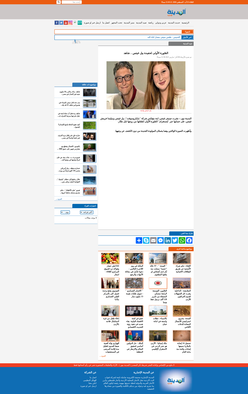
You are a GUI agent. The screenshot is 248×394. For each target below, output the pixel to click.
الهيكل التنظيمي (89, 380)
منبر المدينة (129, 23)
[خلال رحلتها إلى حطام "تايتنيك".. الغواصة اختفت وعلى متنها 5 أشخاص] (89, 180)
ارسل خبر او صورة (92, 23)
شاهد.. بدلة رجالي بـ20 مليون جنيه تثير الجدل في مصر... (70, 93)
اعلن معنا (92, 383)
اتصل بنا (106, 23)
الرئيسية (185, 23)
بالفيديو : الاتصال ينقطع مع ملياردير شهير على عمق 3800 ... (68, 147)
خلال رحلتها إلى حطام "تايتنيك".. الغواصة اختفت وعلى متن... (68, 180)
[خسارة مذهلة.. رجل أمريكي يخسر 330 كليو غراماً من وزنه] (89, 169)
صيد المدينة (141, 23)
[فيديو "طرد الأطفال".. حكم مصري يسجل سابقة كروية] (89, 191)
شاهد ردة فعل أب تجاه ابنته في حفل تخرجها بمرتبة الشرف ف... (68, 114)
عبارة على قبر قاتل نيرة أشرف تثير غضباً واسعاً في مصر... (69, 136)
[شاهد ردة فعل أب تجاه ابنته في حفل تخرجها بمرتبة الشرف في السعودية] (89, 114)
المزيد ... (103, 356)
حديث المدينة (174, 23)
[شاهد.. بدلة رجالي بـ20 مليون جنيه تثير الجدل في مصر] (89, 92)
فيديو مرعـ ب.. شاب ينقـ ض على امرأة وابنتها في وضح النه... (68, 158)
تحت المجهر (116, 23)
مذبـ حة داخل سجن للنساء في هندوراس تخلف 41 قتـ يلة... (69, 104)
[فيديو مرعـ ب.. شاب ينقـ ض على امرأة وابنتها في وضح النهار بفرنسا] (89, 158)
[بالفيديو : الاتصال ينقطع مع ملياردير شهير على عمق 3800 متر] (89, 147)
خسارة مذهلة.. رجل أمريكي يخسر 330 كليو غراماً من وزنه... (69, 169)
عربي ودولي (160, 23)
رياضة (151, 23)
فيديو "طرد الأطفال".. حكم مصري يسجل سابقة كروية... (70, 191)
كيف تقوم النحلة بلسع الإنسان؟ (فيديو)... (69, 126)
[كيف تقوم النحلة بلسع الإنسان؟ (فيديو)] (89, 125)
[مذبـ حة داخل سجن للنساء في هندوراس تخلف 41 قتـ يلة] (89, 103)
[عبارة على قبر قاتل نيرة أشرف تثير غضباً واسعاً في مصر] (89, 136)
